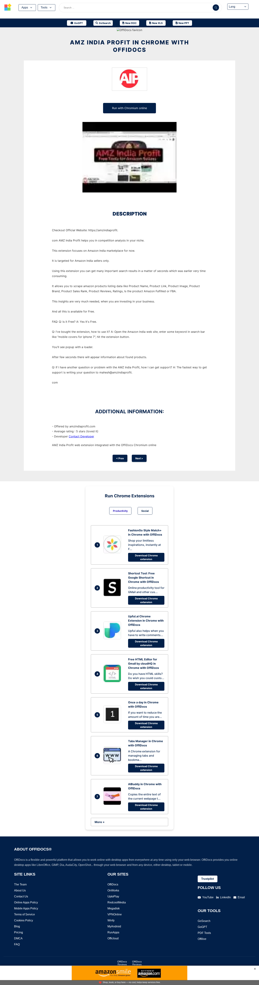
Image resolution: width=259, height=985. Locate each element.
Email (241, 897)
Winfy (111, 920)
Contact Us (21, 896)
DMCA (18, 938)
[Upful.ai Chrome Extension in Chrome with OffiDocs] (113, 638)
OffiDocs (112, 884)
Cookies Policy (23, 920)
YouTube (208, 897)
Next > (139, 458)
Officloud (113, 938)
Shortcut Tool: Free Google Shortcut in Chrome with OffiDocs (143, 578)
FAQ (17, 944)
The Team (20, 884)
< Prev (120, 458)
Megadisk (113, 908)
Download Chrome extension (146, 557)
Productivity (120, 510)
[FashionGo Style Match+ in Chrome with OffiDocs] (113, 552)
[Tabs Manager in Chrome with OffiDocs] (113, 763)
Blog (17, 926)
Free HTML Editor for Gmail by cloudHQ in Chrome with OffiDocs (143, 664)
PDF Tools (204, 932)
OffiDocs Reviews (122, 963)
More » (99, 822)
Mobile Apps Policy (26, 908)
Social (145, 510)
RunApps (113, 932)
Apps (24, 7)
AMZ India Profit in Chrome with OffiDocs (129, 46)
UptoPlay (113, 896)
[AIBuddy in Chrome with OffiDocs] (113, 804)
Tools (44, 7)
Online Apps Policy (26, 902)
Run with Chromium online (129, 108)
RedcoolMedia (116, 902)
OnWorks (113, 890)
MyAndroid (114, 926)
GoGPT (202, 926)
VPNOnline (114, 914)
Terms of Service (24, 914)
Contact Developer (81, 436)
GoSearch (204, 920)
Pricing (18, 932)
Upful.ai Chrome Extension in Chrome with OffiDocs (146, 621)
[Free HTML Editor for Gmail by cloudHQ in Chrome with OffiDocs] (113, 681)
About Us (20, 890)
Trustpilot (207, 878)
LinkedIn (225, 897)
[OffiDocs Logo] (8, 7)
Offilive (202, 938)
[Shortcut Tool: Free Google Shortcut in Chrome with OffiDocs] (113, 595)
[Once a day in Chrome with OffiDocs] (113, 722)
